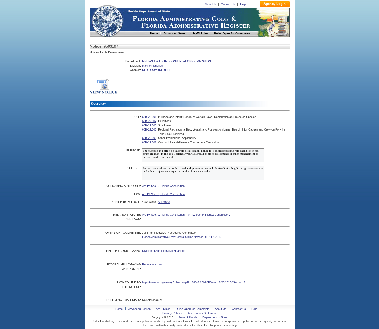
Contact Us (228, 4)
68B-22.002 (149, 121)
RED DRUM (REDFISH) (157, 69)
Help (243, 4)
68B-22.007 (149, 142)
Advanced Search (139, 308)
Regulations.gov (152, 264)
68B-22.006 (149, 138)
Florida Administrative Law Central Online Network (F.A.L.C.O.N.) (182, 236)
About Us (210, 4)
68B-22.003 (149, 125)
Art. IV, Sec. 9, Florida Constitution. (163, 185)
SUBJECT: (134, 168)
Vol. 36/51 (164, 202)
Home (107, 20)
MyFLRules (163, 308)
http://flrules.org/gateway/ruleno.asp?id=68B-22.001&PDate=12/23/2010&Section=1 (193, 282)
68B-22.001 (149, 116)
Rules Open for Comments (192, 308)
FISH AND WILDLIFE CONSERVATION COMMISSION (176, 61)
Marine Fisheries (152, 65)
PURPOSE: (133, 150)
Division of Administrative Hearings (163, 250)
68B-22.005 (149, 129)
